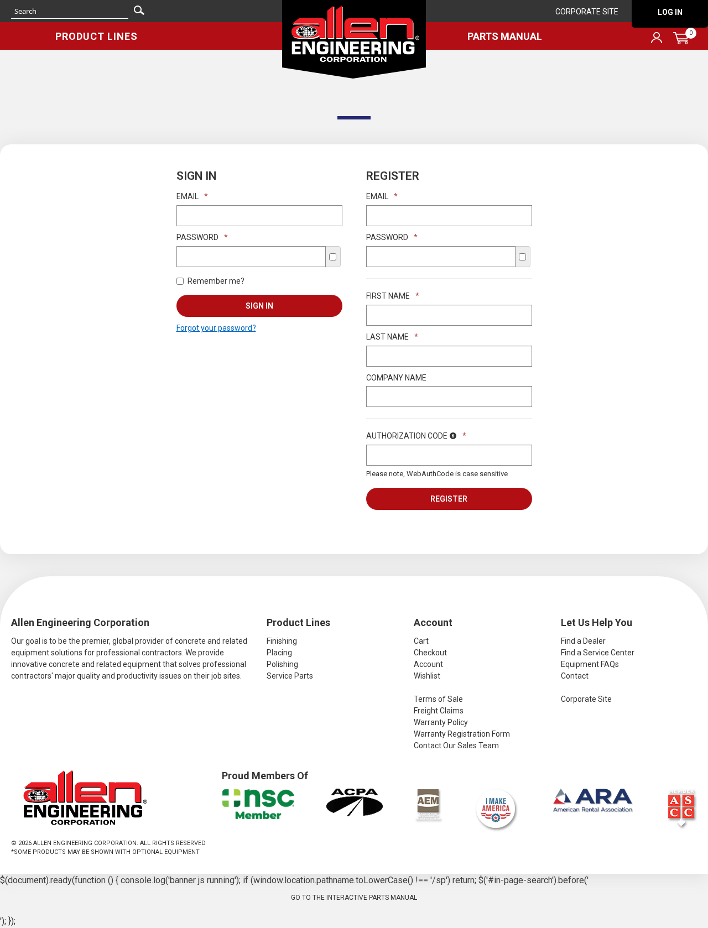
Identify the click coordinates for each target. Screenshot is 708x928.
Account (428, 664)
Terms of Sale (438, 699)
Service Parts (290, 675)
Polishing (282, 664)
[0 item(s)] (618, 18)
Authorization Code (416, 435)
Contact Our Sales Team (456, 745)
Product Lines (96, 36)
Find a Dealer (583, 641)
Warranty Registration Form (462, 733)
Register (448, 498)
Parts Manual (504, 36)
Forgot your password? (216, 328)
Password (202, 237)
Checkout (430, 652)
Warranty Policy (441, 722)
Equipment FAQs (590, 664)
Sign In (259, 305)
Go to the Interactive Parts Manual (354, 897)
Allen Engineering (354, 39)
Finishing (282, 641)
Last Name (392, 336)
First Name (392, 295)
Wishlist (427, 675)
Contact (575, 675)
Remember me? (216, 281)
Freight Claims (439, 710)
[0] (681, 38)
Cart (421, 641)
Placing (279, 652)
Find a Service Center (597, 652)
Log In (670, 12)
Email (192, 196)
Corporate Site (586, 11)
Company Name (396, 377)
